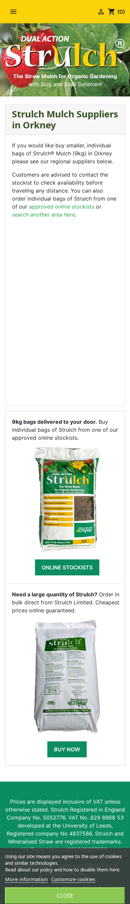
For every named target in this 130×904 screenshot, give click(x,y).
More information (26, 879)
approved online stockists (61, 206)
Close (65, 895)
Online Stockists (67, 567)
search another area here (43, 214)
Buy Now (67, 749)
